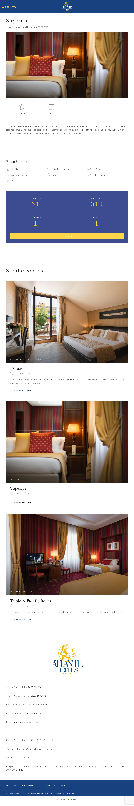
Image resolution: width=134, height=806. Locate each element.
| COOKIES (35, 740)
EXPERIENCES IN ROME (39, 748)
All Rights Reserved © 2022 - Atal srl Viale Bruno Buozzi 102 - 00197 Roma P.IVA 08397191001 (40, 793)
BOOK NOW (67, 236)
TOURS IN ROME (15, 748)
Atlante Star (11, 785)
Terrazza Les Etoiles (47, 785)
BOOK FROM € (23, 390)
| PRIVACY (23, 740)
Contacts (63, 785)
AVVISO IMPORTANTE (18, 757)
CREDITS (48, 740)
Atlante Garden (27, 785)
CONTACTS (12, 740)
